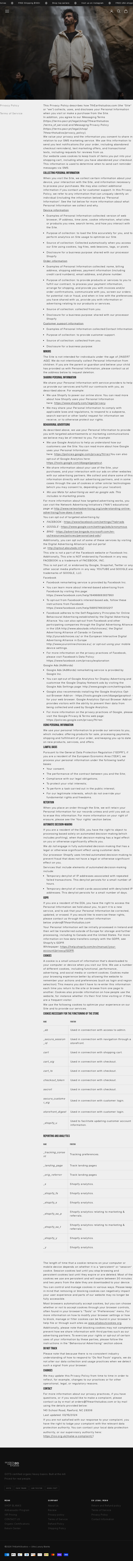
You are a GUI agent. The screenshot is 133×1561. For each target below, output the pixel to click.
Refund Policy (56, 1523)
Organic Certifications (17, 1523)
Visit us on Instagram (81, 3)
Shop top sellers (49, 3)
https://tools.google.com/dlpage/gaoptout (74, 462)
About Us (53, 1505)
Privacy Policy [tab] (9, 105)
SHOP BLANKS (13, 1505)
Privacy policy (56, 1514)
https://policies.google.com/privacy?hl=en (82, 454)
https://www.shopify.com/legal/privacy (79, 403)
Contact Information (102, 1519)
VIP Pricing (11, 1514)
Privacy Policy (99, 1514)
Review (52, 1510)
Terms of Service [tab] (11, 113)
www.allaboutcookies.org (104, 1322)
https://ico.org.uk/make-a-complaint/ (68, 1436)
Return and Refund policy (106, 1505)
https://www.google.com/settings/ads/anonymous (94, 526)
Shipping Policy (57, 1528)
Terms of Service (58, 1519)
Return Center (13, 1528)
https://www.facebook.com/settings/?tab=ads (94, 521)
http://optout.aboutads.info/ (66, 547)
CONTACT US (12, 1519)
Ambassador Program (17, 1510)
